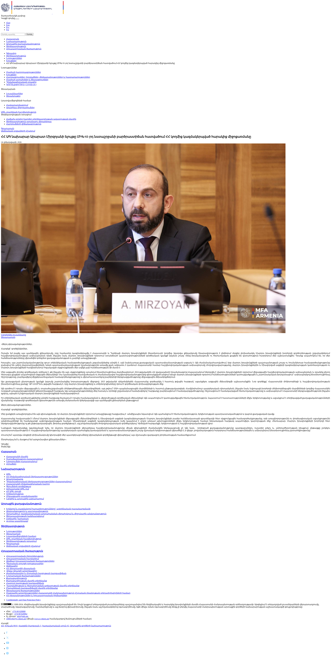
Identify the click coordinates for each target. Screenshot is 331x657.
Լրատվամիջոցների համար (21, 536)
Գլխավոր (11, 53)
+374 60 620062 (20, 614)
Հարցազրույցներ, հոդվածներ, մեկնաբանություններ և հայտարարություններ (48, 77)
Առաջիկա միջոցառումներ (20, 107)
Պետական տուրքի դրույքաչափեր (24, 563)
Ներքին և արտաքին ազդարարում (25, 499)
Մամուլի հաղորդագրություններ (23, 72)
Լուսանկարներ (14, 93)
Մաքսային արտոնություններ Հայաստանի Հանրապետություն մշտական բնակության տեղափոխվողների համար (68, 593)
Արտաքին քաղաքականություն (23, 44)
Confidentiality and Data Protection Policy (23, 600)
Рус (7, 27)
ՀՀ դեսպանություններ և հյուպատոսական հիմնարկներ (36, 595)
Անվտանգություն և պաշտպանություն (27, 511)
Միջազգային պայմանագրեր (21, 496)
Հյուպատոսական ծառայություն (23, 49)
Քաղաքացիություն (16, 578)
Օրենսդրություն (15, 494)
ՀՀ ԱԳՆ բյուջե (13, 491)
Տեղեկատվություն (16, 46)
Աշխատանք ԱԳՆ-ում (17, 489)
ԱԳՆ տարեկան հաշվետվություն (18, 112)
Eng (8, 25)
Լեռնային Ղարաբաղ (17, 519)
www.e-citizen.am (41, 619)
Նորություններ (14, 58)
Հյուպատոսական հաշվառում (22, 559)
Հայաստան (12, 39)
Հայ (8, 23)
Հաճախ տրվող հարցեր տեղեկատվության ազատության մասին (41, 119)
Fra (7, 30)
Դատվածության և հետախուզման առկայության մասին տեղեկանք (42, 586)
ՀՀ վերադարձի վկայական (20, 568)
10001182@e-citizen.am (16, 619)
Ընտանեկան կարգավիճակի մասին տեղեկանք (32, 588)
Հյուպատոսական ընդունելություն (24, 556)
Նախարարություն (16, 41)
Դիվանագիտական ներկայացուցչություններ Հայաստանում (39, 481)
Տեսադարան (8, 337)
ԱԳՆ (8, 474)
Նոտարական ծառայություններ (23, 576)
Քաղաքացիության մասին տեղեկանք (26, 581)
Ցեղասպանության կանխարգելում (25, 516)
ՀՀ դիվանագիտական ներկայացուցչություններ (32, 477)
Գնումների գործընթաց (18, 486)
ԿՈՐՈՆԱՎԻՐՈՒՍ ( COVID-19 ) (21, 84)
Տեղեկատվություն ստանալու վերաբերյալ (28, 121)
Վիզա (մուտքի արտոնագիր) (21, 571)
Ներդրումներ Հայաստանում (21, 461)
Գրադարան (7, 128)
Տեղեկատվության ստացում (21, 541)
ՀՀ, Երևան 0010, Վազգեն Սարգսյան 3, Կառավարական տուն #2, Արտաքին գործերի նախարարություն (56, 626)
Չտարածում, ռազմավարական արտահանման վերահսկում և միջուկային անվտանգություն (56, 514)
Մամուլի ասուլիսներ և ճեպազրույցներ (27, 80)
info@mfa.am (22, 616)
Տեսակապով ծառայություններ (23, 590)
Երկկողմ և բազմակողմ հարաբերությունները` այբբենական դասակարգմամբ (48, 509)
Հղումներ (11, 464)
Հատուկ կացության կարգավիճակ (25, 583)
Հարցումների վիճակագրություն (23, 124)
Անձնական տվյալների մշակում (18, 131)
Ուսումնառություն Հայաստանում (24, 459)
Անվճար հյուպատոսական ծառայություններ (30, 561)
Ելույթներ (11, 61)
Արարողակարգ (14, 479)
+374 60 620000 (18, 611)
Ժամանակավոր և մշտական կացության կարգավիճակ (36, 573)
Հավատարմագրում (17, 105)
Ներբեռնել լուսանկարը (13, 335)
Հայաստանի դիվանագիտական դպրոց (28, 484)
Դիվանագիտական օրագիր (21, 82)
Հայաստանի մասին (17, 456)
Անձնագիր (12, 566)
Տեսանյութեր (13, 96)
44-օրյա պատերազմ (17, 521)
